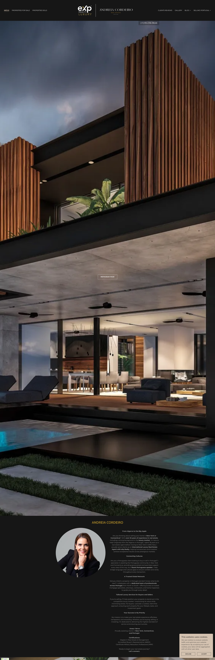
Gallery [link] (178, 10)
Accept (204, 654)
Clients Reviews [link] (165, 10)
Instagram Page (107, 277)
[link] (107, 10)
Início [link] (6, 10)
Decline (188, 654)
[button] (188, 10)
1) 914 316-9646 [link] (149, 23)
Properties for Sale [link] (21, 10)
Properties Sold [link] (39, 10)
